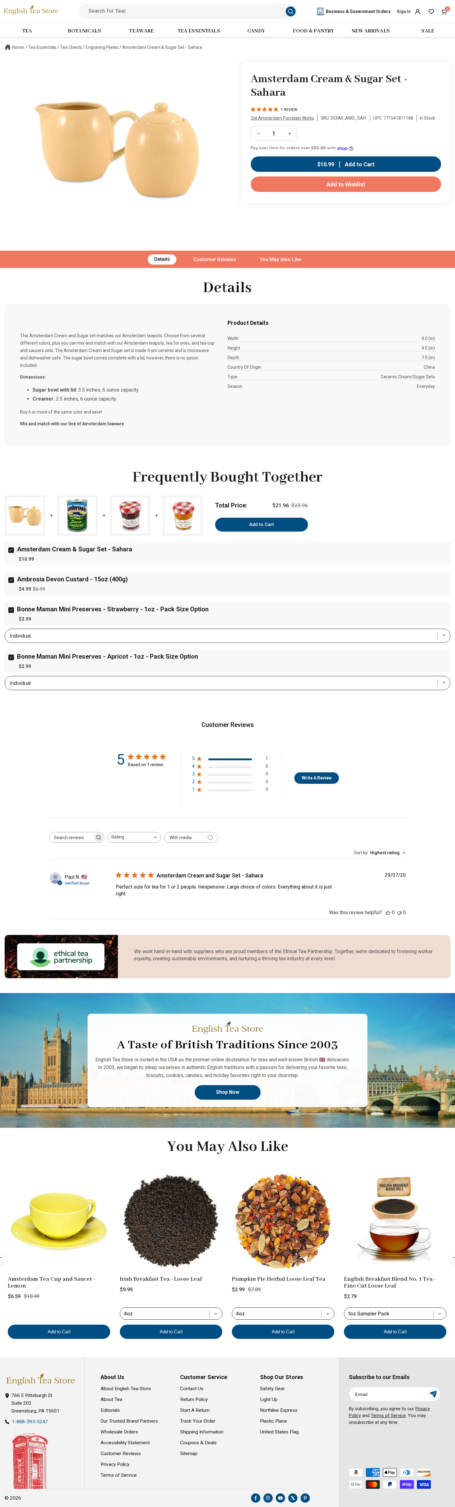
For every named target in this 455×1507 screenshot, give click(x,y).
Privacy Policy (115, 1464)
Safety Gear (272, 1388)
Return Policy (194, 1399)
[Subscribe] (433, 1394)
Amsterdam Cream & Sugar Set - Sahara (162, 47)
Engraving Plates (102, 47)
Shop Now (227, 1092)
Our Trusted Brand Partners (129, 1421)
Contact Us (191, 1388)
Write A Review (317, 777)
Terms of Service (119, 1475)
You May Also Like (280, 259)
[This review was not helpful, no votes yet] (399, 912)
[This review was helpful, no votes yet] (388, 912)
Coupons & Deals (198, 1442)
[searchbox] (71, 837)
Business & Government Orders (358, 11)
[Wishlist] (431, 11)
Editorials (110, 1410)
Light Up (269, 1399)
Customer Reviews (214, 259)
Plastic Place (273, 1421)
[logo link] (40, 1379)
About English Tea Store (126, 1388)
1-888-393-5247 (30, 1421)
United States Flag (279, 1432)
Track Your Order (197, 1421)
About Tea (111, 1399)
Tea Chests (71, 47)
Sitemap (188, 1453)
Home (18, 47)
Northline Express (278, 1410)
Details (162, 259)
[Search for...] (291, 11)
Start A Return (195, 1410)
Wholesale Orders (119, 1432)
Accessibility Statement (125, 1442)
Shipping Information (201, 1432)
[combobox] (134, 837)
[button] (445, 11)
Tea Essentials (42, 47)
